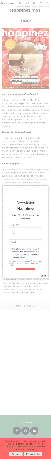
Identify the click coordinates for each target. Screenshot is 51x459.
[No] (47, 448)
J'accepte (15, 454)
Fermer (43, 276)
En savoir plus (33, 454)
